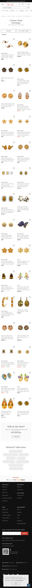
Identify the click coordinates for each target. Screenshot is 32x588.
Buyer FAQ (19, 486)
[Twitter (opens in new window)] (17, 574)
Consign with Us (20, 495)
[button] (3, 4)
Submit (25, 533)
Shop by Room (5, 520)
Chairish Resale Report (21, 523)
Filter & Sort (25, 30)
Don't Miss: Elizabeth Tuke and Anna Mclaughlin (16, 1)
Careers (18, 515)
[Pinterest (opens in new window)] (13, 574)
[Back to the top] (29, 580)
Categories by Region (6, 515)
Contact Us (4, 489)
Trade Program (20, 489)
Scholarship (19, 520)
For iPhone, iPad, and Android (8, 545)
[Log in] (16, 4)
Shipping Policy (5, 495)
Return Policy (5, 492)
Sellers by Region (5, 517)
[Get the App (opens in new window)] (5, 551)
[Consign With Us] (22, 4)
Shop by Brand (5, 512)
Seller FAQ (19, 498)
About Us (19, 509)
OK (16, 583)
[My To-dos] (19, 4)
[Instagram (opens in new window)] (4, 574)
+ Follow (8, 30)
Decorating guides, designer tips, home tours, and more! (13, 540)
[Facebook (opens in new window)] (8, 574)
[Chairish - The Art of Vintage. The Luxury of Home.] (10, 4)
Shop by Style (5, 509)
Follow (16, 436)
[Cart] (28, 4)
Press (18, 517)
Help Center (4, 486)
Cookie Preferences (19, 580)
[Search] (28, 7)
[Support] (29, 585)
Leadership (19, 512)
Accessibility (5, 500)
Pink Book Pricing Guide (7, 498)
